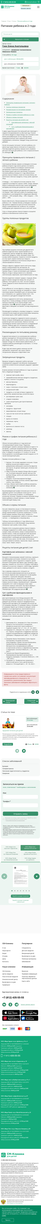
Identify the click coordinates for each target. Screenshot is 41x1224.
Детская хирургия (28, 950)
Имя (4, 793)
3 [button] (18, 891)
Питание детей (7, 34)
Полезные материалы (29, 959)
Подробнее (8, 744)
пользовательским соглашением (15, 820)
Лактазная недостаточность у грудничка (15, 771)
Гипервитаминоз (8, 769)
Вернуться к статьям (22, 39)
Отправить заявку (21, 814)
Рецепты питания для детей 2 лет (17, 120)
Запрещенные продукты (14, 112)
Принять (7, 1220)
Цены (4, 959)
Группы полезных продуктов (15, 107)
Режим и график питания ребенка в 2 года (20, 115)
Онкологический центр (10, 979)
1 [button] (12, 891)
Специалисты (26, 948)
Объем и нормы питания (14, 117)
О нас (9, 21)
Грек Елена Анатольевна (15, 46)
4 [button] (20, 891)
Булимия (5, 766)
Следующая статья (31, 701)
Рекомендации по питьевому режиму (18, 110)
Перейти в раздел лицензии (20, 896)
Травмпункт (6, 985)
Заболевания (26, 961)
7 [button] (29, 891)
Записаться (25, 5)
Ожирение (5, 773)
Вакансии (25, 971)
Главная (3, 21)
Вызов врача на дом (28, 956)
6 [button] (26, 891)
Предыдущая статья (10, 701)
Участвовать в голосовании (15, 1203)
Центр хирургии (7, 974)
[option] (20, 731)
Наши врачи (6, 950)
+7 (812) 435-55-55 (9, 2)
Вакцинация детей (28, 953)
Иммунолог (6, 51)
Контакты (5, 961)
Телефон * (7, 801)
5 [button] (23, 891)
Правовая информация (29, 974)
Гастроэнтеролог (25, 50)
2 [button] (15, 891)
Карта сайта (26, 981)
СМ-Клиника (6, 971)
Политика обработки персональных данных (29, 977)
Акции (4, 953)
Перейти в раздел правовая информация (20, 901)
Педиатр (13, 51)
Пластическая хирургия (10, 976)
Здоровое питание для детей (12, 730)
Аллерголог (15, 50)
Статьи (14, 21)
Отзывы (5, 956)
